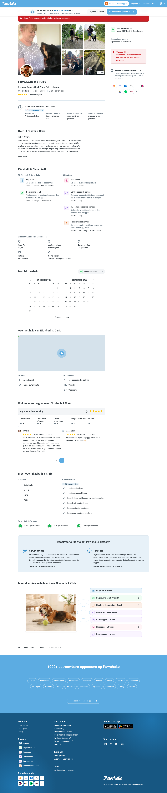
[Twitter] (111, 744)
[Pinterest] (122, 744)
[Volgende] (66, 460)
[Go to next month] (93, 280)
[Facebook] (105, 744)
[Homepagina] (19, 647)
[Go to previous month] (30, 280)
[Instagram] (116, 744)
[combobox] (91, 271)
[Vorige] (56, 460)
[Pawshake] (9, 3)
